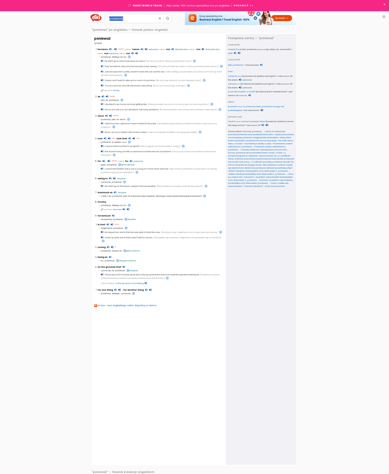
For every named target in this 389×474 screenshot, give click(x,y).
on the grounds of (129, 283)
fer (127, 161)
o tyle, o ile (106, 196)
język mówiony (133, 250)
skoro (123, 119)
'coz (198, 49)
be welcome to (251, 110)
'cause (135, 49)
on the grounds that (109, 266)
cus (106, 53)
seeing (102, 247)
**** (117, 225)
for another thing (133, 289)
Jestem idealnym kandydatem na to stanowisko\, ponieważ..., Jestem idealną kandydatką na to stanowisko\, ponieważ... (259, 172)
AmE (208, 49)
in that (101, 224)
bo (125, 56)
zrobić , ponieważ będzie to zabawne (257, 154)
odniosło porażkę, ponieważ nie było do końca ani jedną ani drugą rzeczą (261, 163)
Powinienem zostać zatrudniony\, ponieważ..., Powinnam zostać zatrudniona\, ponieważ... (260, 146)
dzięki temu (106, 228)
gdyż (103, 164)
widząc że (117, 250)
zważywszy (106, 219)
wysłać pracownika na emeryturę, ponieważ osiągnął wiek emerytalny (261, 136)
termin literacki (127, 164)
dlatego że (117, 56)
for (99, 161)
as (99, 96)
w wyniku (119, 142)
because (103, 49)
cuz (128, 53)
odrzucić (235, 76)
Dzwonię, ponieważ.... (253, 131)
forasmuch (104, 215)
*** (113, 139)
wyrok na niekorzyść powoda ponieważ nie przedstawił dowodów (256, 133)
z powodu (106, 182)
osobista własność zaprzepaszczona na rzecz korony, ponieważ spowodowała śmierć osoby (257, 151)
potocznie (153, 49)
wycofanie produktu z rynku (257, 143)
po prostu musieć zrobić (241, 91)
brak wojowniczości (275, 186)
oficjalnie (121, 178)
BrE (176, 49)
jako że (104, 100)
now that (122, 138)
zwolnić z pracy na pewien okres (246, 121)
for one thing (105, 289)
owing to (103, 178)
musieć (231, 49)
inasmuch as (105, 192)
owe (230, 53)
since (101, 115)
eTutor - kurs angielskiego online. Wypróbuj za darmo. (127, 305)
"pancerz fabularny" (253, 186)
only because (252, 65)
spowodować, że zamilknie (274, 155)
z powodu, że (107, 270)
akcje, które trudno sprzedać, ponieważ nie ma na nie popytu (259, 139)
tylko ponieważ (235, 65)
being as (103, 257)
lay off (253, 125)
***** (121, 49)
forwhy (116, 90)
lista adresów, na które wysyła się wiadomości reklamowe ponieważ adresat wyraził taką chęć (260, 166)
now (100, 138)
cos (168, 49)
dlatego (116, 293)
